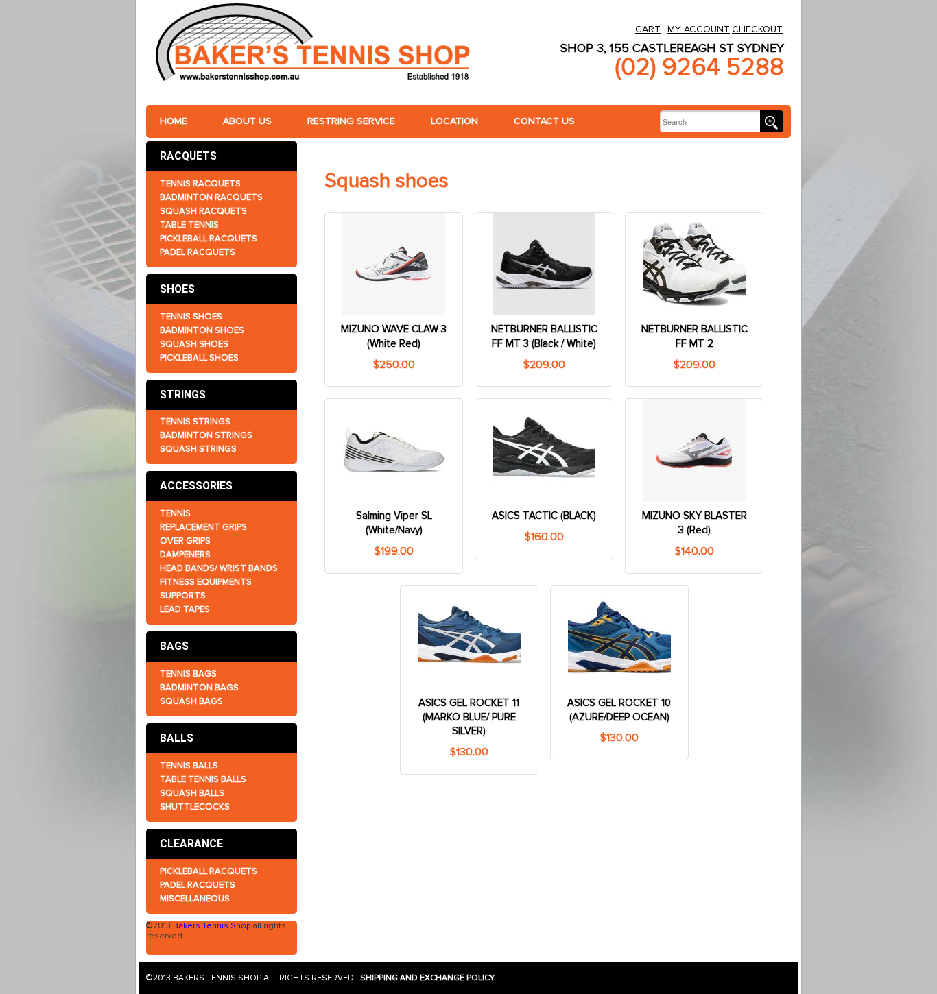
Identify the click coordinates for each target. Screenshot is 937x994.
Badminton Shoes (202, 330)
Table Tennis (189, 224)
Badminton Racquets (211, 197)
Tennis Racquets (200, 183)
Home (173, 121)
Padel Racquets (197, 252)
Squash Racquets (203, 211)
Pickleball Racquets (208, 238)
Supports (183, 595)
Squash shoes (194, 344)
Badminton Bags (199, 687)
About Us (247, 121)
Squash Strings (198, 449)
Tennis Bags (188, 673)
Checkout (757, 29)
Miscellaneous (195, 898)
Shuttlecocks (195, 806)
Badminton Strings (206, 435)
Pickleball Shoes (199, 357)
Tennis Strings (195, 421)
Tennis (175, 513)
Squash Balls (192, 793)
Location (454, 121)
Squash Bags (191, 701)
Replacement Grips (203, 527)
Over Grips (185, 540)
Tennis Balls (189, 765)
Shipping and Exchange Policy (427, 978)
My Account (698, 29)
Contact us (544, 121)
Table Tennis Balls (203, 779)
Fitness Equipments (206, 582)
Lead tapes (185, 609)
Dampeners (185, 554)
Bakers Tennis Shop (211, 926)
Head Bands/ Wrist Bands (219, 568)
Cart (648, 29)
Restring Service (351, 121)
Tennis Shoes (191, 316)
